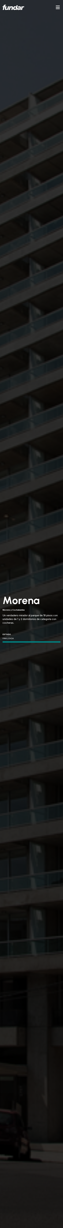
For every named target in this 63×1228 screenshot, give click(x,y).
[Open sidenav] (57, 7)
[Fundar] (13, 7)
